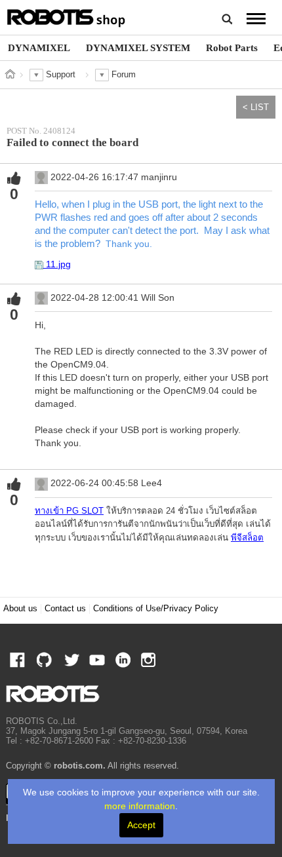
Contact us (65, 608)
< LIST (256, 107)
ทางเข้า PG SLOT (69, 511)
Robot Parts (232, 47)
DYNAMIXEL (39, 47)
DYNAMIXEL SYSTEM (138, 47)
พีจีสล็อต (247, 538)
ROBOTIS (66, 16)
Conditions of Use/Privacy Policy (155, 608)
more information (139, 806)
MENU (255, 18)
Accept (141, 825)
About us (20, 608)
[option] (39, 47)
